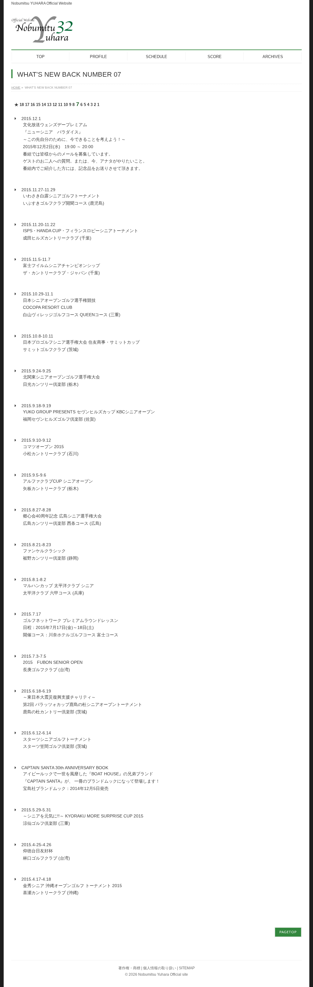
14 (44, 104)
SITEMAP (187, 968)
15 (38, 104)
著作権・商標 (129, 968)
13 (49, 104)
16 (33, 104)
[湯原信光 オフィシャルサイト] (42, 36)
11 (60, 104)
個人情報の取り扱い (159, 968)
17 (27, 104)
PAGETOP (288, 932)
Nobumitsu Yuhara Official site (163, 974)
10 (66, 104)
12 (55, 104)
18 (22, 104)
